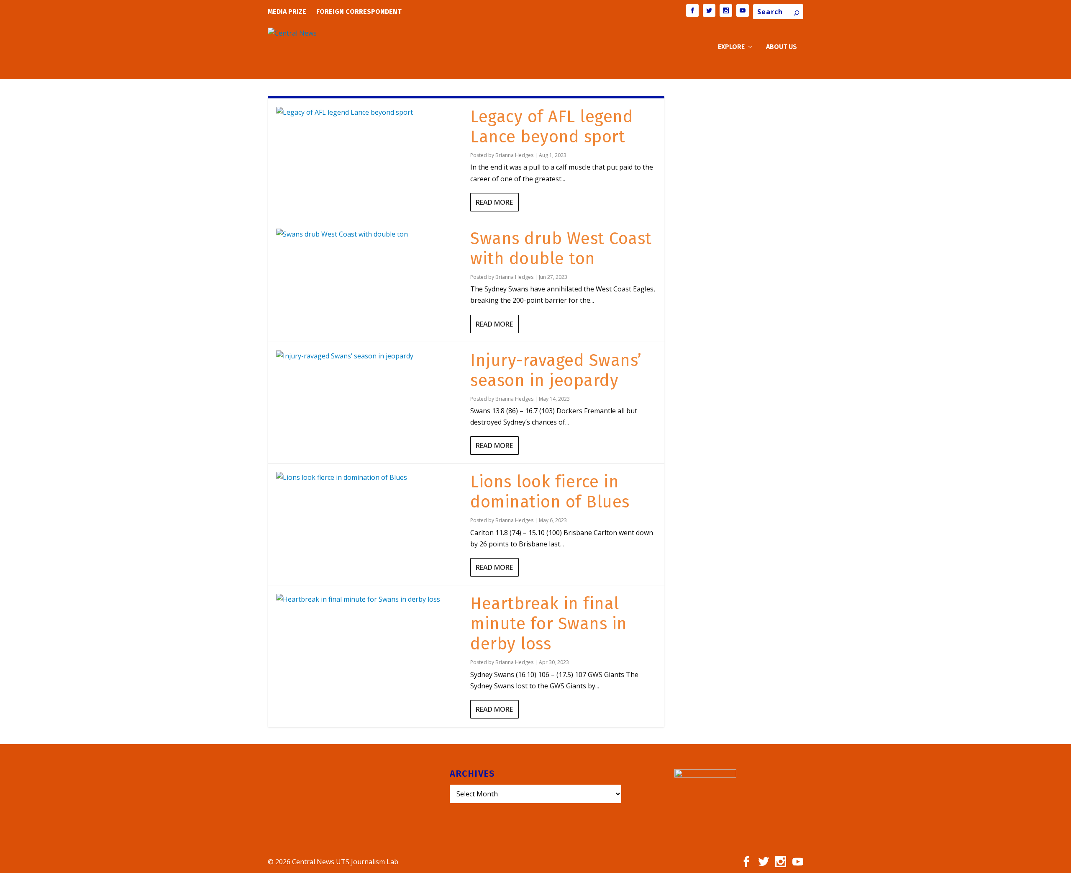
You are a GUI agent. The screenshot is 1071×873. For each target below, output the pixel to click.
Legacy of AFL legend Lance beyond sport (551, 127)
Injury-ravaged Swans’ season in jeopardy (556, 370)
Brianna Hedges (514, 155)
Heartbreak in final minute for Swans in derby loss (548, 624)
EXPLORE (731, 47)
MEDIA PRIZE (287, 11)
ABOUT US (781, 47)
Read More (494, 202)
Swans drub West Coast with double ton (561, 249)
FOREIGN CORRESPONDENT (359, 11)
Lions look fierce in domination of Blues (550, 492)
